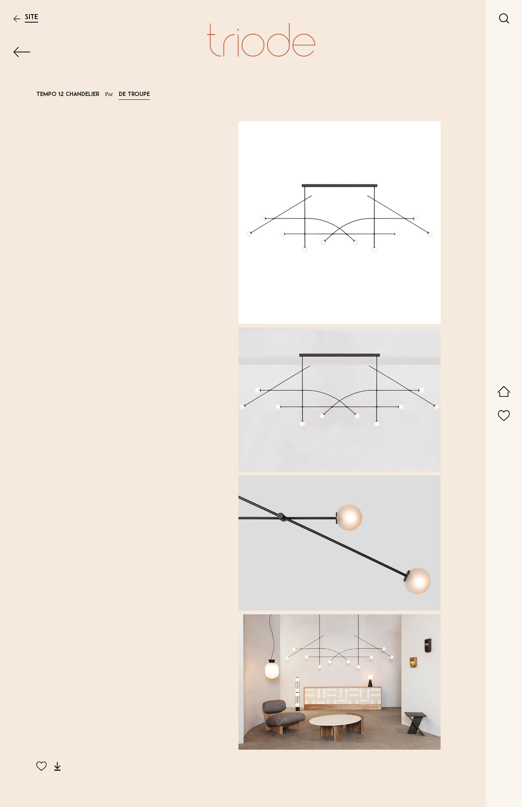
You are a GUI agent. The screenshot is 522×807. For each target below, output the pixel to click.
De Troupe (134, 94)
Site (31, 17)
